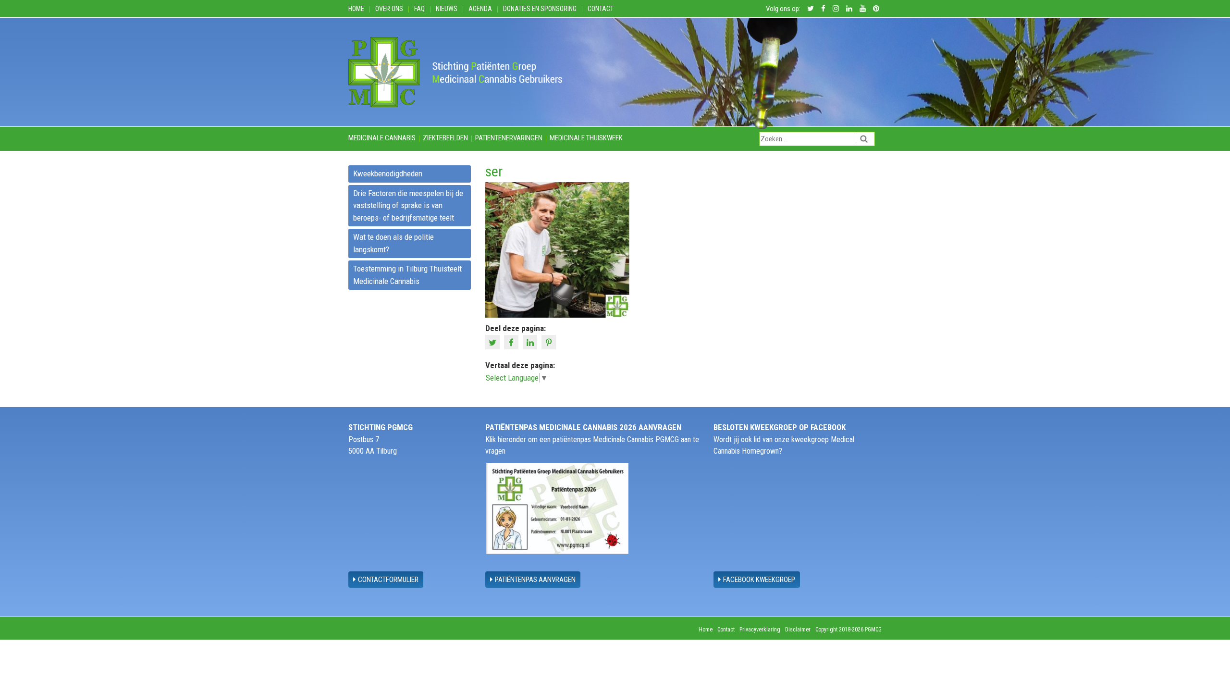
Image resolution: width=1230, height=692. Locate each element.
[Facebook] (512, 342)
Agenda (480, 8)
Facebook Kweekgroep (759, 579)
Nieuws (446, 8)
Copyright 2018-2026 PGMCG (848, 629)
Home (356, 8)
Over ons (389, 8)
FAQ (419, 8)
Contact (601, 8)
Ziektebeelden (445, 138)
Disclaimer (798, 629)
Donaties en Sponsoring (540, 8)
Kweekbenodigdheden (387, 173)
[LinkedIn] (531, 342)
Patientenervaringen (508, 138)
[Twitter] (493, 342)
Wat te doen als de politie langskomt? (393, 243)
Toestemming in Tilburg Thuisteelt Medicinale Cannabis (407, 275)
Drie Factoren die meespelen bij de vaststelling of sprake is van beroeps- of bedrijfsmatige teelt (408, 205)
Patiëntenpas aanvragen (535, 579)
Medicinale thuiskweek (586, 138)
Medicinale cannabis (382, 138)
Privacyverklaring (759, 629)
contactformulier (388, 579)
